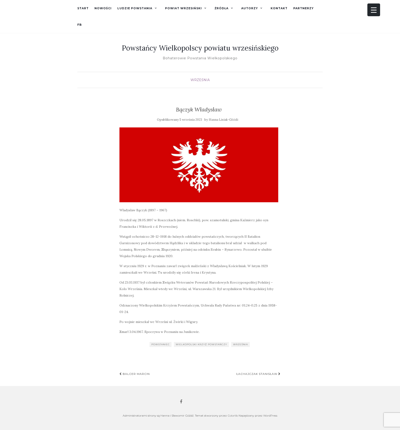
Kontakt (279, 8)
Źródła (221, 8)
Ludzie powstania (134, 8)
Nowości (103, 8)
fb (79, 24)
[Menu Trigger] (373, 9)
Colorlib (233, 415)
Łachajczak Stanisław (257, 374)
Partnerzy (303, 8)
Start (83, 8)
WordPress (270, 415)
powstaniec (160, 344)
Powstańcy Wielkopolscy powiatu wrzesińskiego (200, 47)
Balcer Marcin (136, 374)
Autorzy (249, 8)
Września (200, 80)
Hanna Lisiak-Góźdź (223, 120)
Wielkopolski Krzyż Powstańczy (201, 344)
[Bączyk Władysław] (198, 164)
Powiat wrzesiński (183, 8)
